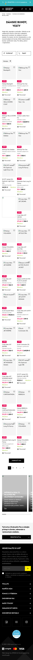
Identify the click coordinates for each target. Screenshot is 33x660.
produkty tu (24, 2)
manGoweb (6, 655)
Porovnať (7, 95)
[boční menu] (3, 9)
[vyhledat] (22, 9)
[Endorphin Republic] (9, 9)
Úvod (3, 14)
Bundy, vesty (5, 15)
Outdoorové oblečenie (18, 14)
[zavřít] (30, 2)
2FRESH (14, 653)
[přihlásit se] (26, 9)
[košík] (30, 9)
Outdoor (8, 14)
